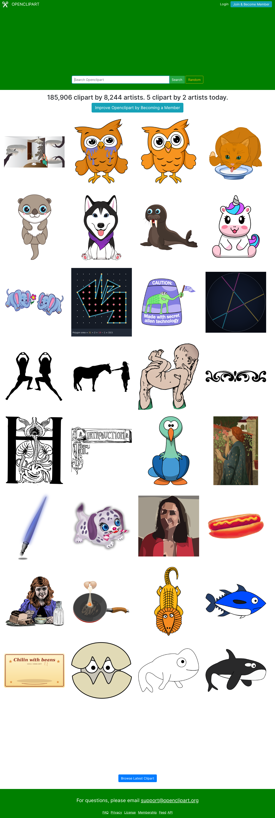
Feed (162, 812)
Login (224, 4)
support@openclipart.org (170, 800)
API (170, 812)
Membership (147, 812)
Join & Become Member (251, 4)
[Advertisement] (137, 42)
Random (194, 80)
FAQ (105, 812)
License (130, 812)
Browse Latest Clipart (137, 778)
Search (177, 80)
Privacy (116, 812)
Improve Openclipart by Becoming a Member (137, 107)
